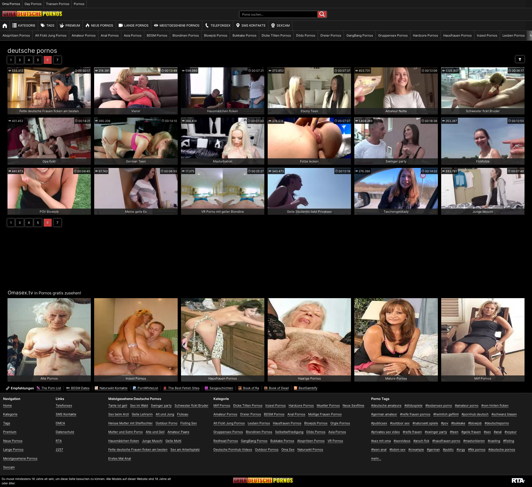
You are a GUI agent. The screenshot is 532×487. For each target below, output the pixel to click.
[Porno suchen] (322, 14)
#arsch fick (421, 441)
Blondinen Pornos (185, 35)
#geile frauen (471, 432)
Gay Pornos (33, 4)
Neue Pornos (102, 25)
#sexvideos (402, 441)
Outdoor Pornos (266, 449)
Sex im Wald (139, 405)
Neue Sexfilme (353, 405)
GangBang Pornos (359, 35)
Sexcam (283, 25)
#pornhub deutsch (475, 414)
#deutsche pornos (501, 449)
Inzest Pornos (487, 35)
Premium (72, 25)
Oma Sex (287, 449)
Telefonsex (220, 25)
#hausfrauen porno (446, 441)
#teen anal (379, 449)
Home (7, 405)
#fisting (508, 441)
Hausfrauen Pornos (457, 35)
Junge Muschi (152, 441)
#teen (454, 432)
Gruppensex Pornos (393, 35)
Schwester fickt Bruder (191, 405)
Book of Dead (278, 388)
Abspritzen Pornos (16, 35)
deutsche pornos (32, 50)
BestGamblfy (307, 388)
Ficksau (182, 414)
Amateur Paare (178, 432)
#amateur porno (466, 405)
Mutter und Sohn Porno (125, 432)
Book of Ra (250, 388)
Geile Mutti (173, 441)
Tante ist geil (117, 405)
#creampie (416, 449)
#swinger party (436, 432)
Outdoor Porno (166, 423)
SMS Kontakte (253, 25)
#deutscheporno (497, 423)
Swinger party (161, 405)
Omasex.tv (20, 293)
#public (448, 449)
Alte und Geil (155, 432)
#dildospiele (413, 405)
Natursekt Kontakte (113, 388)
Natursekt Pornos (310, 449)
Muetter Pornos (328, 405)
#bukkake (458, 423)
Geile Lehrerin (142, 414)
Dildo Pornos (305, 35)
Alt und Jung (165, 414)
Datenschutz (65, 432)
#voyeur (511, 432)
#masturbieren (474, 441)
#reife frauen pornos (415, 414)
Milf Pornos (221, 405)
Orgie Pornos (340, 423)
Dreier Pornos (330, 35)
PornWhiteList (147, 388)
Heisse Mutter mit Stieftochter (130, 423)
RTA (59, 441)
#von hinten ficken (495, 405)
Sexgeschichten (221, 388)
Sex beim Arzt (118, 414)
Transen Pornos (57, 4)
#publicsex (379, 423)
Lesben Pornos (513, 35)
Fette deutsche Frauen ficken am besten (137, 449)
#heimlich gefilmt (446, 414)
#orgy (461, 449)
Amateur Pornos (84, 35)
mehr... (376, 458)
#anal (498, 432)
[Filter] (520, 59)
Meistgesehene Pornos (180, 25)
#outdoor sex (400, 423)
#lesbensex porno (438, 405)
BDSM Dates (80, 388)
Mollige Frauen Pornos (325, 414)
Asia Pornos (133, 35)
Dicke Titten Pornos (276, 35)
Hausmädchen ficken (123, 441)
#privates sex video (385, 432)
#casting (494, 441)
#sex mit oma (381, 441)
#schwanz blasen (504, 414)
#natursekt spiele (425, 423)
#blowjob (475, 423)
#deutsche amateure (386, 405)
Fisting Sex (188, 423)
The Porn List (51, 388)
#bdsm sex (397, 449)
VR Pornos (335, 441)
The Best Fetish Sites (183, 388)
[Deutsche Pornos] (32, 15)
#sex (487, 432)
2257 (59, 449)
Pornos (79, 4)
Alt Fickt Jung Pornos (50, 35)
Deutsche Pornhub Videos (232, 449)
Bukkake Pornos (244, 35)
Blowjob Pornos (215, 35)
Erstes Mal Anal (119, 458)
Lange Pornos (136, 25)
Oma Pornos (11, 4)
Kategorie (26, 25)
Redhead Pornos (225, 441)
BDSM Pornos (157, 35)
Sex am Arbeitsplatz (185, 449)
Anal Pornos (110, 35)
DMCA (60, 423)
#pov (444, 423)
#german (433, 449)
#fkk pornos (476, 449)
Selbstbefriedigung (289, 432)
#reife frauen (412, 432)
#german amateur (384, 414)
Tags (50, 25)
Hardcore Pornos (425, 35)
